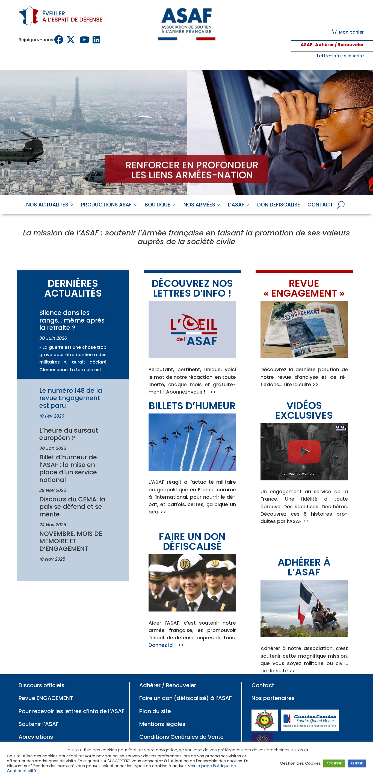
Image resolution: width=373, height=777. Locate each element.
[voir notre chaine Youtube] (84, 40)
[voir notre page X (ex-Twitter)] (71, 40)
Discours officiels (41, 685)
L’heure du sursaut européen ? (68, 434)
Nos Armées (199, 205)
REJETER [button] (357, 763)
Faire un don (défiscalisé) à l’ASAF (185, 698)
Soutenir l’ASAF (39, 724)
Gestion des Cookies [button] (300, 763)
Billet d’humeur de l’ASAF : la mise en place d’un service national (68, 468)
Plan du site (155, 711)
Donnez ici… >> (166, 645)
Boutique (157, 205)
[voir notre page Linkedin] (97, 40)
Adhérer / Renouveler (167, 685)
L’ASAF (236, 205)
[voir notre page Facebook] (59, 40)
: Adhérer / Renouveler (338, 45)
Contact (320, 205)
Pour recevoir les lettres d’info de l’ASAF (72, 711)
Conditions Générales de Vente (181, 737)
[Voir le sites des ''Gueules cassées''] (310, 729)
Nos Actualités (47, 205)
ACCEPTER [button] (334, 763)
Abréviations (36, 737)
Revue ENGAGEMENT (46, 698)
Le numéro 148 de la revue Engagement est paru (70, 398)
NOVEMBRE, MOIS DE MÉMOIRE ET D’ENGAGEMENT (70, 541)
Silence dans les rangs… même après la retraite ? (72, 320)
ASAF (306, 45)
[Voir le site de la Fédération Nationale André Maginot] (264, 729)
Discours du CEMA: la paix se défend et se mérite (72, 507)
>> (163, 511)
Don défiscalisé (278, 205)
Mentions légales (162, 724)
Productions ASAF (106, 205)
